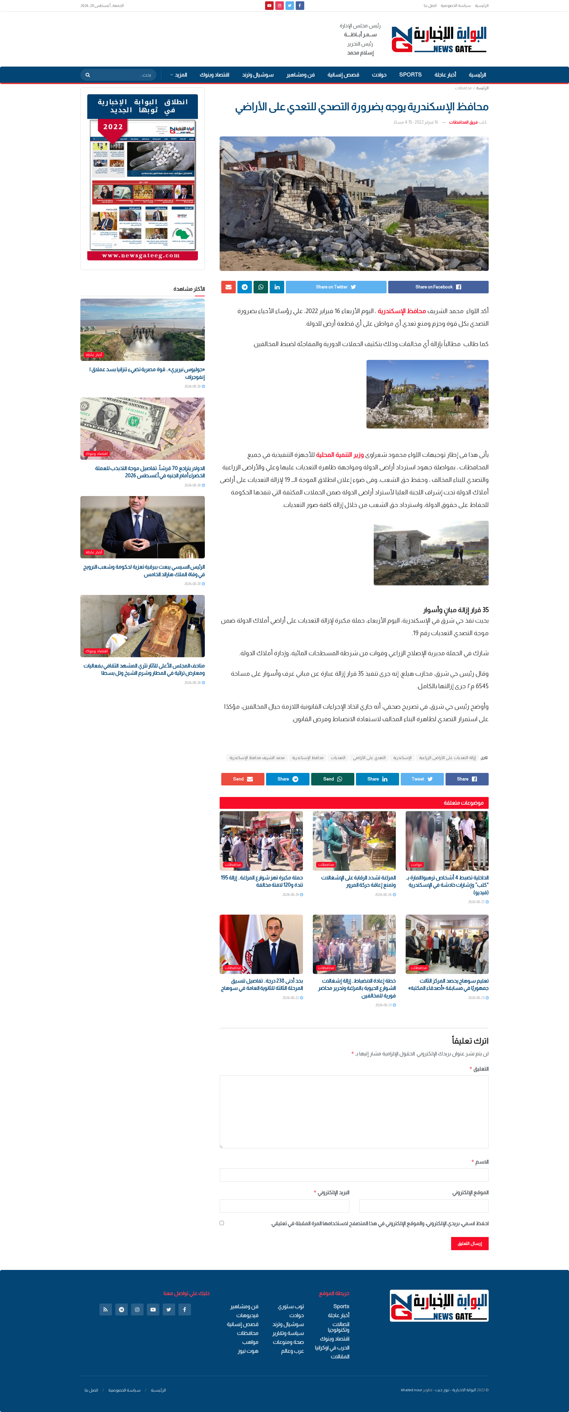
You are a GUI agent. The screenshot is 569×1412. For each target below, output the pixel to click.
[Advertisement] (200, 38)
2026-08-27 (476, 902)
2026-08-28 (192, 386)
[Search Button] (85, 75)
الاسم (480, 1162)
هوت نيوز (248, 1351)
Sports (410, 74)
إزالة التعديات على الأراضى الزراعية (447, 757)
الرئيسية (482, 5)
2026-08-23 (476, 998)
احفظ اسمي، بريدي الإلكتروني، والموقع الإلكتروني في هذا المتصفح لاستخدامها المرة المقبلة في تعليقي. (380, 1223)
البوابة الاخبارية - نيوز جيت (455, 1390)
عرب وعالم (292, 1351)
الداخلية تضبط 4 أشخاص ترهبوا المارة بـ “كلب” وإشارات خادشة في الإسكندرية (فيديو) (447, 885)
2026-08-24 (291, 895)
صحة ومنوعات (288, 1342)
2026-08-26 (383, 895)
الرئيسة (482, 88)
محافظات (463, 88)
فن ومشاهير (300, 74)
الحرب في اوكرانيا (332, 1347)
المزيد (181, 74)
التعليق (479, 1069)
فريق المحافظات (463, 122)
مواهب (250, 1342)
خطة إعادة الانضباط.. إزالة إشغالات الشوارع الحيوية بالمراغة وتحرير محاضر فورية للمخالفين (357, 988)
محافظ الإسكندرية (402, 311)
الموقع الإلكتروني (470, 1192)
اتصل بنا (430, 5)
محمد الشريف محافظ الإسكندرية (257, 757)
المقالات (340, 1356)
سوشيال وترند (258, 74)
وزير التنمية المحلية (340, 454)
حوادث (379, 74)
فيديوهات (247, 1315)
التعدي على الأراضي (369, 757)
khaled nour (411, 1390)
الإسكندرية (402, 757)
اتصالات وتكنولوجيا (338, 1327)
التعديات (338, 757)
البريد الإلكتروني (331, 1192)
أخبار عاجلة (445, 74)
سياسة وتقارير (288, 1333)
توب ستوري (291, 1306)
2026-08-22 (291, 998)
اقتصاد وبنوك (214, 74)
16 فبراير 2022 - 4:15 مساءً (416, 122)
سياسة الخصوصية (456, 5)
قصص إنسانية (343, 74)
